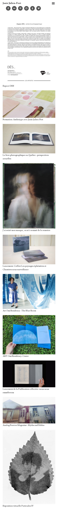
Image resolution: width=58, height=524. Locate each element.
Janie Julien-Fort (12, 3)
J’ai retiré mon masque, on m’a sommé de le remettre (26, 230)
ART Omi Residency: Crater (16, 356)
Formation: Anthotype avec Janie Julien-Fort (23, 119)
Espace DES (8, 86)
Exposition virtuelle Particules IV (18, 506)
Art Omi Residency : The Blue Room (19, 310)
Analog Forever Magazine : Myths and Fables (23, 425)
